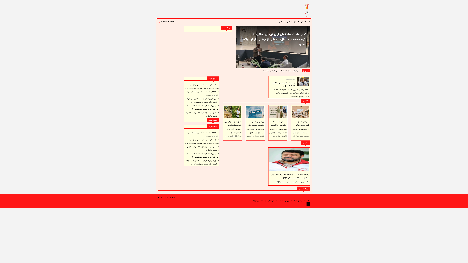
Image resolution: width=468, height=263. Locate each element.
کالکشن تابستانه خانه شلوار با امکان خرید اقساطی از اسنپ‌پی (279, 127)
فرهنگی (303, 21)
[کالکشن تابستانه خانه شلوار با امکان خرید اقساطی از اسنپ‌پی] (278, 112)
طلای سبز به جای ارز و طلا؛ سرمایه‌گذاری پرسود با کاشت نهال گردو (232, 127)
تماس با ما (164, 197)
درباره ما (172, 197)
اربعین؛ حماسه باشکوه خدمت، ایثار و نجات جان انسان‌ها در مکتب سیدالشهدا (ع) (290, 176)
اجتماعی (282, 21)
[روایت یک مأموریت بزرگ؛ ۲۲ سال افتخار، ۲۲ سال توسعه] (303, 81)
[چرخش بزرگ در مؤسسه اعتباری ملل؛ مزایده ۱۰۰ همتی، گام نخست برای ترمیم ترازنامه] (255, 112)
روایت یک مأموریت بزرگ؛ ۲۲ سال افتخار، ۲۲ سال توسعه (283, 84)
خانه (309, 21)
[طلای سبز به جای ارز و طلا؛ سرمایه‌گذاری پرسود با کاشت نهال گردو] (232, 112)
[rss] (158, 197)
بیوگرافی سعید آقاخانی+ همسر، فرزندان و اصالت (281, 70)
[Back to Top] (308, 204)
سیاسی (289, 21)
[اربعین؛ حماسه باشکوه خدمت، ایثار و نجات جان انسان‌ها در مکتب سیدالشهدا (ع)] (289, 159)
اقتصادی (296, 21)
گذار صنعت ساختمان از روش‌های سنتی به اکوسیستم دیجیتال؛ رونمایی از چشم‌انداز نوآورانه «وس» (275, 39)
